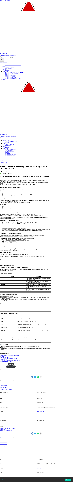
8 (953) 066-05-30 (3, 62)
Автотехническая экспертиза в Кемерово (13, 65)
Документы (7, 70)
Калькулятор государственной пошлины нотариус (14, 78)
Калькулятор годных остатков (10, 75)
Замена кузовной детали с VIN (6, 361)
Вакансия (11, 364)
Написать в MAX (11, 366)
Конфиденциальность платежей (6, 389)
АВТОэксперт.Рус (4, 423)
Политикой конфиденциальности (8, 479)
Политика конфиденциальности (6, 430)
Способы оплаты (3, 385)
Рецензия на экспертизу (4, 357)
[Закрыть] (2, 60)
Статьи (4, 79)
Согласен (68, 479)
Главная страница (3, 163)
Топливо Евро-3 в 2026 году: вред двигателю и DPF (10, 360)
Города (4, 80)
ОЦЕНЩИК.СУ (3, 372)
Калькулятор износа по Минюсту (11, 73)
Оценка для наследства (9, 67)
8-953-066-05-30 (40, 411)
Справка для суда (8, 68)
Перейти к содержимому (5, 0)
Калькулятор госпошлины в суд (11, 77)
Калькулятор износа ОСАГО (10, 76)
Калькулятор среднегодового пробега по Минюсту (15, 72)
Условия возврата (3, 387)
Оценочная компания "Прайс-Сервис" (7, 371)
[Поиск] (0, 56)
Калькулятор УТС (8, 74)
